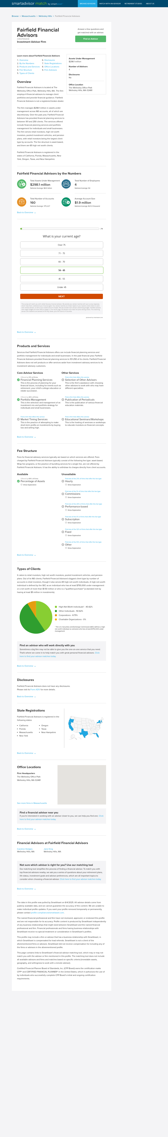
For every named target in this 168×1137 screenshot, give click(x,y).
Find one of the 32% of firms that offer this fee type (83, 529)
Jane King (48, 849)
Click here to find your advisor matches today (80, 879)
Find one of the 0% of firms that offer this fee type (83, 517)
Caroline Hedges (24, 849)
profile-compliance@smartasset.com (47, 912)
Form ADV (35, 689)
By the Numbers (26, 63)
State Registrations (53, 63)
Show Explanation (29, 485)
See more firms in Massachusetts (32, 803)
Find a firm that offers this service (33, 417)
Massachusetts (28, 16)
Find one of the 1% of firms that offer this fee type (82, 491)
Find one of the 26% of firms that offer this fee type (83, 504)
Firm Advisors (50, 70)
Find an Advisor (90, 39)
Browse (15, 16)
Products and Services (29, 66)
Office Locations (51, 66)
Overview (23, 60)
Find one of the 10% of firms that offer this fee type (83, 542)
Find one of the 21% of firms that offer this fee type (83, 479)
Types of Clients (26, 73)
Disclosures (49, 60)
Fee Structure (25, 70)
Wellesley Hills (45, 16)
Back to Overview (25, 212)
